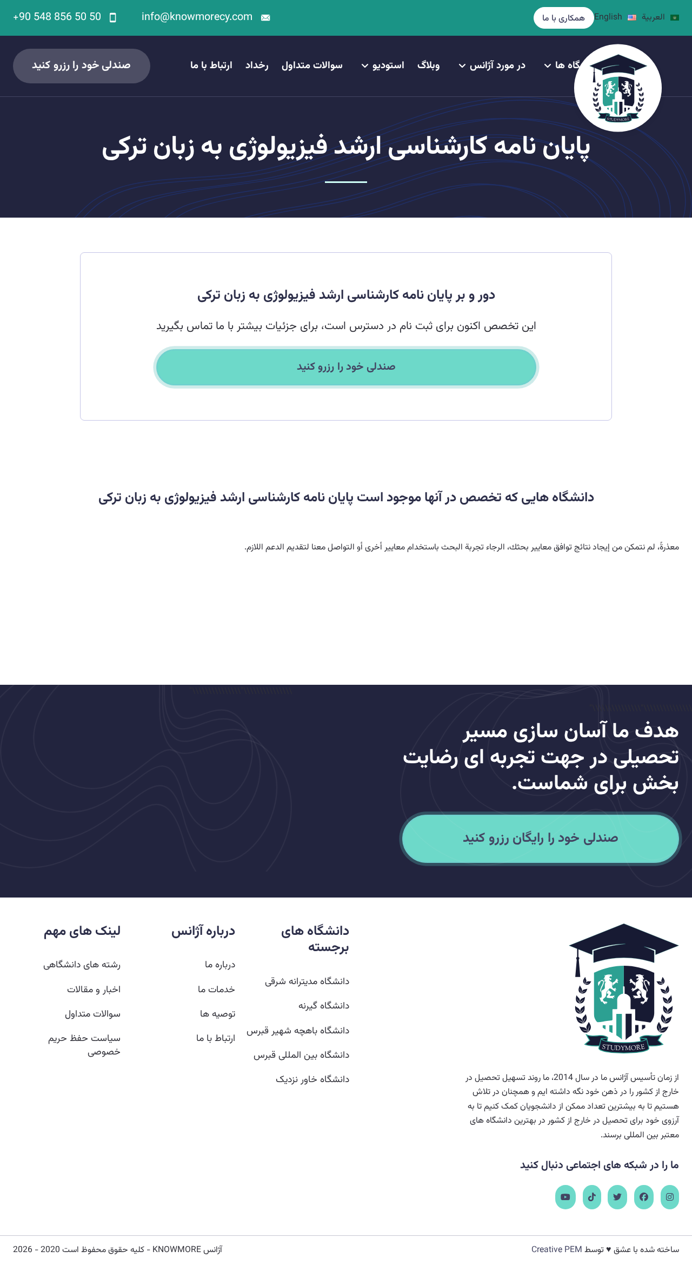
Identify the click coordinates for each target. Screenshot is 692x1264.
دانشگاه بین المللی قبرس (301, 1055)
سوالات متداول (312, 66)
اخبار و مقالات (94, 990)
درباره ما (220, 965)
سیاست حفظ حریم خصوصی (84, 1045)
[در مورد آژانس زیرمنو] (462, 66)
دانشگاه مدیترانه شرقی (307, 981)
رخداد (257, 66)
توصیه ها (217, 1014)
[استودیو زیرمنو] (365, 66)
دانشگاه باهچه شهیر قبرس (298, 1031)
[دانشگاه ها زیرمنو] (547, 66)
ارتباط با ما (211, 66)
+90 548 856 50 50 (57, 17)
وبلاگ (428, 66)
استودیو (388, 66)
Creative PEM (556, 1249)
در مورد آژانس (497, 66)
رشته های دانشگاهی (82, 965)
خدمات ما (216, 990)
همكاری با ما (563, 18)
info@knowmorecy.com (197, 17)
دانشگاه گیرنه (323, 1006)
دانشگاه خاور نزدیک (312, 1079)
